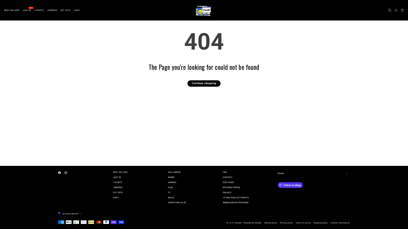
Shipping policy (321, 223)
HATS (115, 197)
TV (169, 192)
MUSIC (171, 197)
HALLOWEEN (174, 172)
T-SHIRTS (117, 182)
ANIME (171, 177)
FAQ (225, 172)
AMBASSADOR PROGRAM (235, 202)
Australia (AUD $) (70, 214)
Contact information (340, 223)
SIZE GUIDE (228, 182)
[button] (389, 10)
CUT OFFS (118, 192)
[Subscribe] (346, 174)
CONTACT (228, 177)
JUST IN (117, 177)
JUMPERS (118, 187)
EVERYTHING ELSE (177, 202)
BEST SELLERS (120, 172)
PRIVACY (227, 192)
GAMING (172, 182)
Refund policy (270, 223)
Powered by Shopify (252, 223)
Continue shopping (204, 83)
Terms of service (303, 223)
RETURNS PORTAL (232, 187)
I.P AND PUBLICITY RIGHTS (236, 197)
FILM (170, 187)
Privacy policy (286, 223)
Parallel (237, 223)
